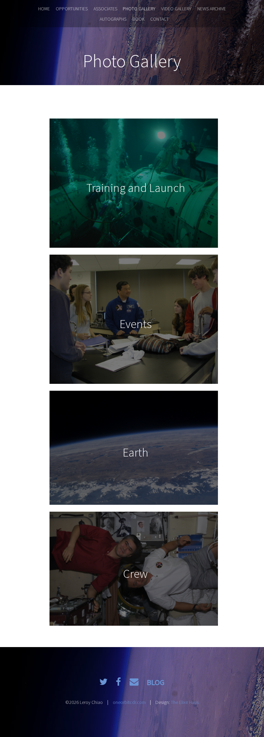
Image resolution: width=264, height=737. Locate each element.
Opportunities (72, 9)
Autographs (113, 19)
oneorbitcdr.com (129, 702)
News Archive (211, 9)
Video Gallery (176, 9)
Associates (105, 9)
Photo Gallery (139, 9)
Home (44, 9)
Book (138, 19)
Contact (159, 19)
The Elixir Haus (185, 702)
